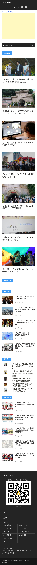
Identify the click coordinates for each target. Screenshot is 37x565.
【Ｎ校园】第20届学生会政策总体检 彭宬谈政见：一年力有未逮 (22, 366)
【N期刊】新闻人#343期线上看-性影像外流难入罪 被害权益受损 (24, 456)
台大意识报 (23, 528)
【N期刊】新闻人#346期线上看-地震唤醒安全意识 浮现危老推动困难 (24, 417)
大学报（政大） (24, 532)
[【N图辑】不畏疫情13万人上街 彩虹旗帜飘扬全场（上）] (18, 256)
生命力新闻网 (8, 538)
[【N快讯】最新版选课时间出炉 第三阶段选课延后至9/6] (18, 225)
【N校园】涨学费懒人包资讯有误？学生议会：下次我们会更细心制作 (22, 373)
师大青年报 (7, 525)
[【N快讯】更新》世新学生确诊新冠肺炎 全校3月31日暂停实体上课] (18, 98)
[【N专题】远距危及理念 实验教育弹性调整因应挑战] (18, 130)
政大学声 (6, 532)
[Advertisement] (18, 26)
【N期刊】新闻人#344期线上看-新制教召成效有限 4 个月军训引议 (24, 443)
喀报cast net (23, 525)
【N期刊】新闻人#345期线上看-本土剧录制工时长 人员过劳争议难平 (24, 430)
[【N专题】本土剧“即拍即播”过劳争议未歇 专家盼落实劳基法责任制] (18, 67)
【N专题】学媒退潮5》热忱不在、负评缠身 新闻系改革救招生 (25, 346)
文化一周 (6, 542)
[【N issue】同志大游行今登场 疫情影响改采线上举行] (18, 162)
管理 (3, 512)
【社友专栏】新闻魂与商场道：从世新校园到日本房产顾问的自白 (25, 309)
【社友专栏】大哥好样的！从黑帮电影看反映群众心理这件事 (25, 322)
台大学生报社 (8, 528)
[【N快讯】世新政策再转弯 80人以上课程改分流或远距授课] (18, 193)
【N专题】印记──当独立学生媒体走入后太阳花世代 (25, 334)
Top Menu (8, 2)
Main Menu (8, 45)
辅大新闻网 (23, 535)
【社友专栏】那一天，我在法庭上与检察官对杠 (25, 298)
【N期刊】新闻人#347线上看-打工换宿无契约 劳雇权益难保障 (25, 404)
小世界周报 (7, 535)
